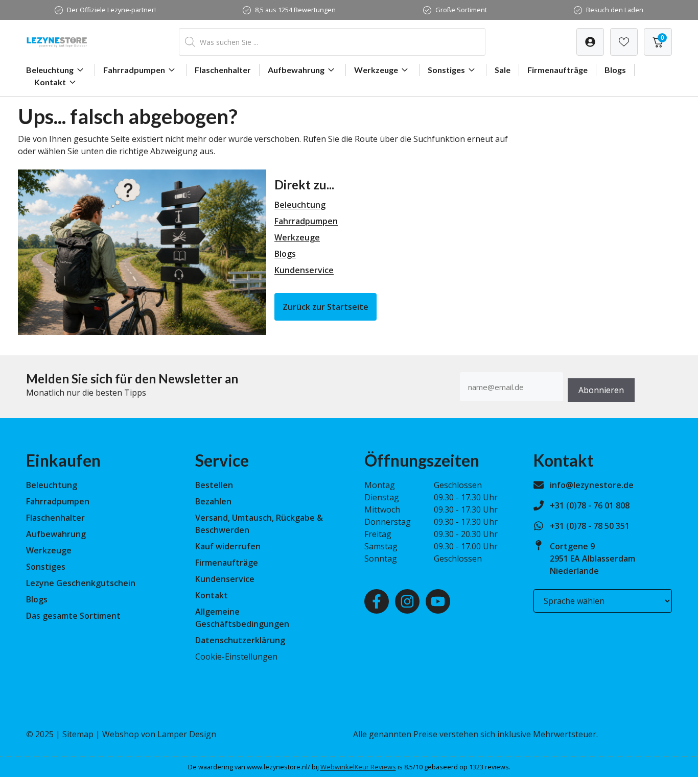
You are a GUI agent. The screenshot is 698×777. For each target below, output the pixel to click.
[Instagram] (407, 601)
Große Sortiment (461, 9)
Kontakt (50, 82)
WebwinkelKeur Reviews (358, 766)
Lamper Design (186, 734)
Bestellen (214, 485)
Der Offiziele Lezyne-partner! (111, 9)
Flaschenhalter (223, 70)
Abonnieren (601, 390)
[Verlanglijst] (590, 42)
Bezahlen (213, 501)
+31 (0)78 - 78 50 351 (590, 525)
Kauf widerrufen (228, 546)
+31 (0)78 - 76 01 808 (590, 505)
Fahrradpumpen (134, 70)
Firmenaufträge (557, 70)
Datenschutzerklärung (240, 640)
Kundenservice (304, 270)
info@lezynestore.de (592, 485)
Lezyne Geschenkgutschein (80, 583)
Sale (502, 70)
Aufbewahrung (296, 70)
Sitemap (78, 734)
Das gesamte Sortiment (73, 615)
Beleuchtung (50, 70)
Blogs (615, 70)
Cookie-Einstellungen (236, 656)
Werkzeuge (376, 70)
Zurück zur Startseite (325, 306)
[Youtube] (438, 601)
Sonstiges (446, 70)
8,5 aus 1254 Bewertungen (295, 9)
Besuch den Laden (614, 9)
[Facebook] (376, 601)
